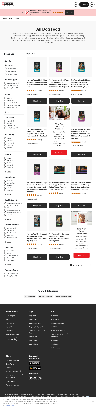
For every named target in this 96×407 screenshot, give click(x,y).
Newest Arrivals (12, 74)
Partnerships (10, 323)
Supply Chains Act (52, 396)
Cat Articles (55, 348)
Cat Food (54, 316)
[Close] (22, 12)
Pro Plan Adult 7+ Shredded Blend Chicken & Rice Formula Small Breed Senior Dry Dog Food (59, 237)
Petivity (8, 368)
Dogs (10, 18)
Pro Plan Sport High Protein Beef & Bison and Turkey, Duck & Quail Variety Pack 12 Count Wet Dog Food (81, 186)
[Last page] (90, 265)
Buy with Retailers (12, 360)
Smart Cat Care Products (57, 335)
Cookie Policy (65, 396)
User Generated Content (36, 396)
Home (5, 18)
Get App (69, 12)
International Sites (12, 334)
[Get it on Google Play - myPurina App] (35, 368)
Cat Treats (55, 319)
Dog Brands (33, 337)
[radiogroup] (10, 69)
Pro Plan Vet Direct (13, 371)
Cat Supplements (57, 323)
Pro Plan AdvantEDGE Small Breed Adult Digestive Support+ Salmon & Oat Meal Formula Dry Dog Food (81, 83)
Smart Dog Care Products (34, 332)
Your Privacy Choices (79, 396)
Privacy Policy (40, 394)
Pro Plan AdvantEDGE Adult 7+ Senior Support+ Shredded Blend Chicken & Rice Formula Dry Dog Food (59, 83)
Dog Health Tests (35, 327)
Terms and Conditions (11, 394)
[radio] (6, 65)
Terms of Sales (62, 394)
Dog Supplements (35, 323)
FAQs (8, 319)
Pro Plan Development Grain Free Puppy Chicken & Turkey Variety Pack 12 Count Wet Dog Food (59, 186)
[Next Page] (86, 265)
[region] (48, 402)
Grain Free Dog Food (63, 296)
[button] (37, 101)
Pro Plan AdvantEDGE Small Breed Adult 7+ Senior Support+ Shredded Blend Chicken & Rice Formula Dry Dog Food (81, 133)
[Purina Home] (8, 4)
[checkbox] (5, 83)
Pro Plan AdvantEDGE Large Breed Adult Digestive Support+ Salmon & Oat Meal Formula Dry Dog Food (37, 132)
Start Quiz (81, 255)
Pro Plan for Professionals (10, 376)
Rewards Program (12, 385)
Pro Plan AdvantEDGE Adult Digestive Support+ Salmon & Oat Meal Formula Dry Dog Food (37, 83)
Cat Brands (55, 340)
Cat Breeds (55, 344)
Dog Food (32, 316)
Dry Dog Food (30, 296)
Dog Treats (33, 319)
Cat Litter (54, 327)
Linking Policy (74, 394)
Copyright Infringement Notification (15, 396)
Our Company (11, 316)
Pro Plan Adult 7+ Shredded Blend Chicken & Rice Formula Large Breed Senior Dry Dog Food (37, 237)
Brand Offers (10, 381)
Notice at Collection (27, 394)
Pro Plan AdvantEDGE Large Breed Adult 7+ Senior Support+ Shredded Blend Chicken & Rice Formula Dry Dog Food (37, 187)
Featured (10, 65)
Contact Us (12, 339)
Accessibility (51, 394)
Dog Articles (33, 344)
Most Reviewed (11, 71)
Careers (9, 331)
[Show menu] (92, 4)
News (8, 327)
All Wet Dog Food (45, 296)
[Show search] (76, 4)
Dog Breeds (33, 340)
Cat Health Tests (57, 331)
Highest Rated (11, 68)
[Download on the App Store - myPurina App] (34, 363)
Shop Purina (10, 364)
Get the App (59, 153)
